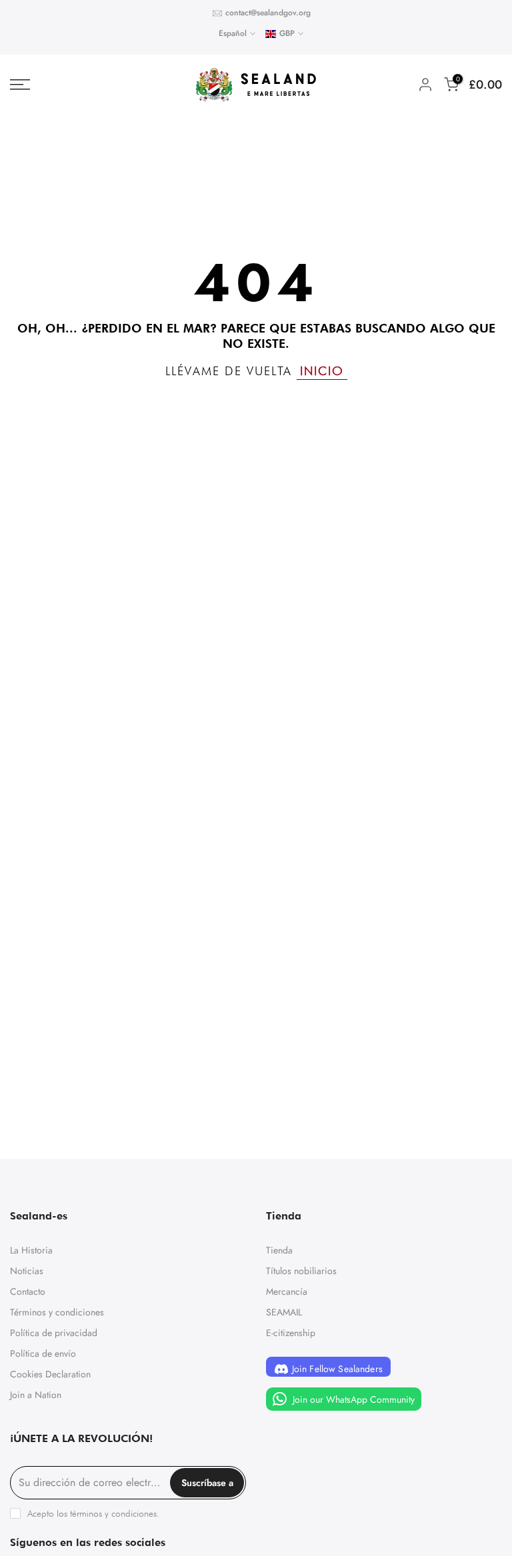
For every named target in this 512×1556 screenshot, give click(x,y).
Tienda (279, 1250)
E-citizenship (290, 1332)
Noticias (26, 1270)
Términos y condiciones (57, 1312)
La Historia (31, 1250)
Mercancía (286, 1291)
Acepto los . (93, 1513)
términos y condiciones (113, 1513)
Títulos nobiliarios (301, 1270)
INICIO (322, 371)
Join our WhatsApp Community (352, 1398)
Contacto (27, 1291)
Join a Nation (35, 1394)
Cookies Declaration (50, 1374)
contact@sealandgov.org (268, 13)
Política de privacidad (53, 1332)
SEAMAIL (284, 1312)
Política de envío (43, 1353)
